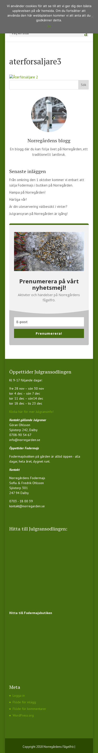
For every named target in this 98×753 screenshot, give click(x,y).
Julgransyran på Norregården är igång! (38, 213)
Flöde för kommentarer (29, 709)
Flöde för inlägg (24, 702)
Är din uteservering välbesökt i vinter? (38, 206)
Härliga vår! (18, 199)
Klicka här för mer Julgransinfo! (31, 412)
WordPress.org (23, 715)
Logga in (19, 695)
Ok (49, 26)
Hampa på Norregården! (27, 192)
